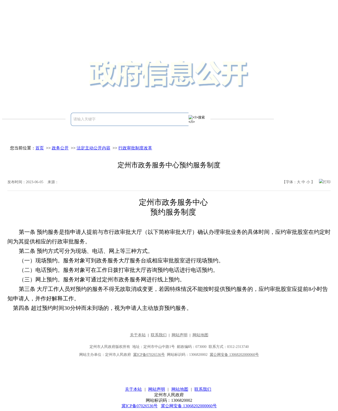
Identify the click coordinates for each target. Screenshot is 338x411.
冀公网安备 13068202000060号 (189, 406)
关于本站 (133, 389)
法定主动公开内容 (93, 148)
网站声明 (156, 389)
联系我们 (202, 389)
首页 (39, 148)
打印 (327, 182)
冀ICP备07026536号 (139, 406)
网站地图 (179, 389)
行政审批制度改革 (135, 148)
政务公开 (60, 148)
